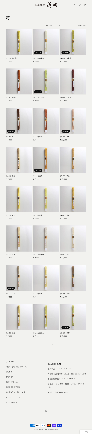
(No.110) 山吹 (37, 176)
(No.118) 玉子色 (38, 254)
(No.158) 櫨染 (10, 333)
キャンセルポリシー (13, 402)
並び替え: (49, 25)
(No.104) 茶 (9, 137)
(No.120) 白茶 (10, 294)
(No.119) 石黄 (65, 254)
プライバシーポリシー (14, 397)
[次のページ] (52, 344)
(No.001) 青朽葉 (65, 58)
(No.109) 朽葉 (65, 176)
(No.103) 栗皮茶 (65, 97)
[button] (6, 4)
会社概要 (9, 372)
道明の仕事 (10, 377)
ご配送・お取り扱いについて (16, 367)
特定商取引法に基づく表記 (15, 392)
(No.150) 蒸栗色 (38, 58)
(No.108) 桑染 (10, 176)
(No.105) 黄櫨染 (11, 97)
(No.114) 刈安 (10, 215)
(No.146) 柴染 (65, 294)
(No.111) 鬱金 (65, 215)
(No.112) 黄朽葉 (11, 58)
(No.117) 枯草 (10, 254)
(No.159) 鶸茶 (65, 333)
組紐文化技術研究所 (13, 387)
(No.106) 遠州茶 (38, 137)
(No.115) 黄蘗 (37, 215)
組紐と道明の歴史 (12, 382)
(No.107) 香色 (65, 137)
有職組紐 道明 (43, 429)
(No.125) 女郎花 (38, 97)
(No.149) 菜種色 (38, 333)
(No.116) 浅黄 (37, 294)
